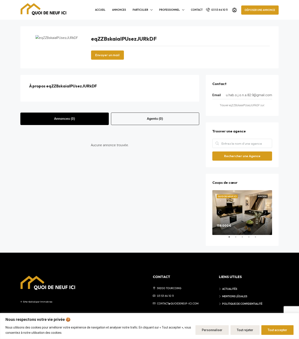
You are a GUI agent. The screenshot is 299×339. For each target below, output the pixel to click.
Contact (197, 9)
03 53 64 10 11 (219, 9)
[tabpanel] (242, 212)
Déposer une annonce (260, 10)
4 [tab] (251, 238)
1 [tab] (231, 238)
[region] (149, 326)
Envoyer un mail (107, 55)
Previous (219, 212)
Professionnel (169, 9)
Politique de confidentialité (242, 303)
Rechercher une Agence (242, 156)
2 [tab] (238, 238)
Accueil (100, 9)
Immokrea (46, 301)
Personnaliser (212, 330)
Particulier (140, 9)
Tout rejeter (245, 330)
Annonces (119, 9)
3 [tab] (244, 238)
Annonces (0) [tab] (64, 119)
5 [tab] (257, 238)
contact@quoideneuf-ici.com (178, 303)
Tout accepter (277, 330)
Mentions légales (234, 296)
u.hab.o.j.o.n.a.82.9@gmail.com (249, 95)
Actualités (229, 288)
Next (265, 212)
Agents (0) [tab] (155, 119)
